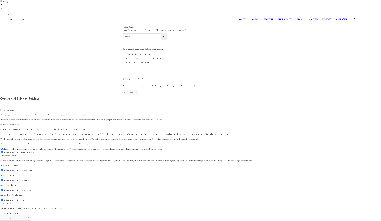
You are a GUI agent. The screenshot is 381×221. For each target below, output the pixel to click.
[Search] (355, 19)
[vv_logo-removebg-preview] (17, 19)
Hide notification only (22, 218)
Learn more (133, 92)
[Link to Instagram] (371, 19)
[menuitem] (241, 19)
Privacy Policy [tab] (5, 203)
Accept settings (6, 218)
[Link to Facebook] (366, 19)
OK (125, 92)
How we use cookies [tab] (7, 110)
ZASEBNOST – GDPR (9, 213)
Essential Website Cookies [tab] (9, 124)
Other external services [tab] (8, 155)
